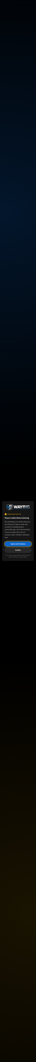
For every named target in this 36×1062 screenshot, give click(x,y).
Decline (18, 550)
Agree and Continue (18, 544)
